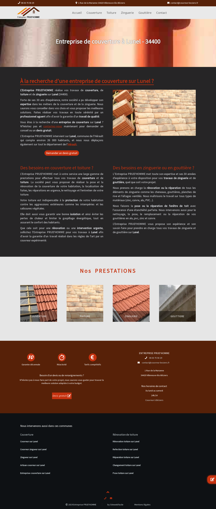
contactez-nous (52, 126)
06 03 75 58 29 (27, 2)
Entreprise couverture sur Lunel (35, 473)
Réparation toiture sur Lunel (126, 457)
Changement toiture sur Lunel (127, 465)
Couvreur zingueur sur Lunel (33, 449)
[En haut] (108, 493)
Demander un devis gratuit (61, 153)
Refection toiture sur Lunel (125, 449)
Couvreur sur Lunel (29, 441)
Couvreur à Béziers (154, 400)
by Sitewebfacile (115, 504)
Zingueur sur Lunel (28, 457)
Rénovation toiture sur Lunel (126, 441)
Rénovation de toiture (125, 434)
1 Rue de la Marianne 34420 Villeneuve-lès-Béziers (101, 2)
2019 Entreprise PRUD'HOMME (82, 504)
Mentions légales (142, 504)
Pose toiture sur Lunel (123, 473)
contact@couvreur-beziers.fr (184, 2)
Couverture (26, 434)
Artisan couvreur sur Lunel (32, 465)
